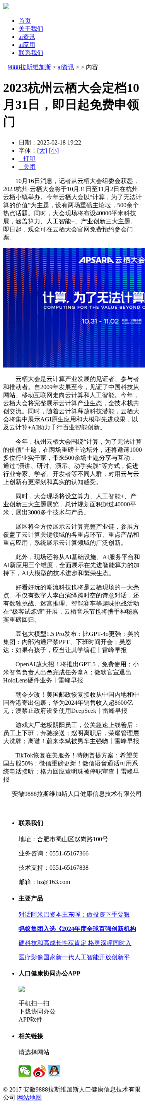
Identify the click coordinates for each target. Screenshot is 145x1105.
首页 (25, 20)
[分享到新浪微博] (39, 1071)
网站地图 (29, 1097)
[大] (42, 150)
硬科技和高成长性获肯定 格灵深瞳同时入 (75, 943)
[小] (54, 150)
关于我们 (31, 28)
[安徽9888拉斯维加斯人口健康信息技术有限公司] (6, 7)
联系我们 (31, 53)
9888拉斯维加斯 (29, 67)
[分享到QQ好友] (54, 1071)
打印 (27, 158)
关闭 (27, 166)
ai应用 (27, 45)
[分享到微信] (25, 1071)
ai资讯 (27, 36)
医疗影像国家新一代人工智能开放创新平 (74, 957)
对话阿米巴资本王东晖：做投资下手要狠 (74, 914)
